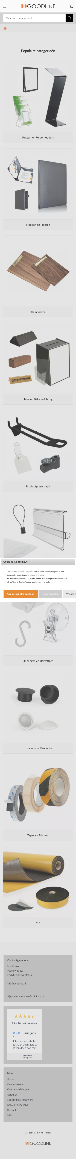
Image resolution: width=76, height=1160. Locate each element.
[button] (21, 594)
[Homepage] (38, 6)
